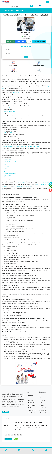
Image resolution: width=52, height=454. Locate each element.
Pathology (42, 405)
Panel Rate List (31, 402)
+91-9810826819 (36, 427)
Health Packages (44, 407)
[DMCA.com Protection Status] (15, 438)
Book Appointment (20, 41)
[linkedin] (21, 435)
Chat (29, 41)
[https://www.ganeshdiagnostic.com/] (5, 1)
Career (29, 397)
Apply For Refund (32, 412)
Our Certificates (32, 407)
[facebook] (5, 435)
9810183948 (11, 41)
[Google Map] (50, 190)
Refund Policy (43, 412)
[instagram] (11, 435)
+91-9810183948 (19, 427)
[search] (31, 6)
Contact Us (5, 411)
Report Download (32, 405)
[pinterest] (18, 435)
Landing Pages (43, 410)
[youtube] (15, 435)
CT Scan (42, 397)
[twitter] (9, 435)
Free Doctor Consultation (39, 41)
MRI (41, 395)
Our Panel (30, 400)
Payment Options (32, 410)
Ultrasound (42, 402)
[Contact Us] (50, 183)
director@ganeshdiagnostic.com (21, 431)
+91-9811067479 (28, 427)
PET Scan (42, 400)
